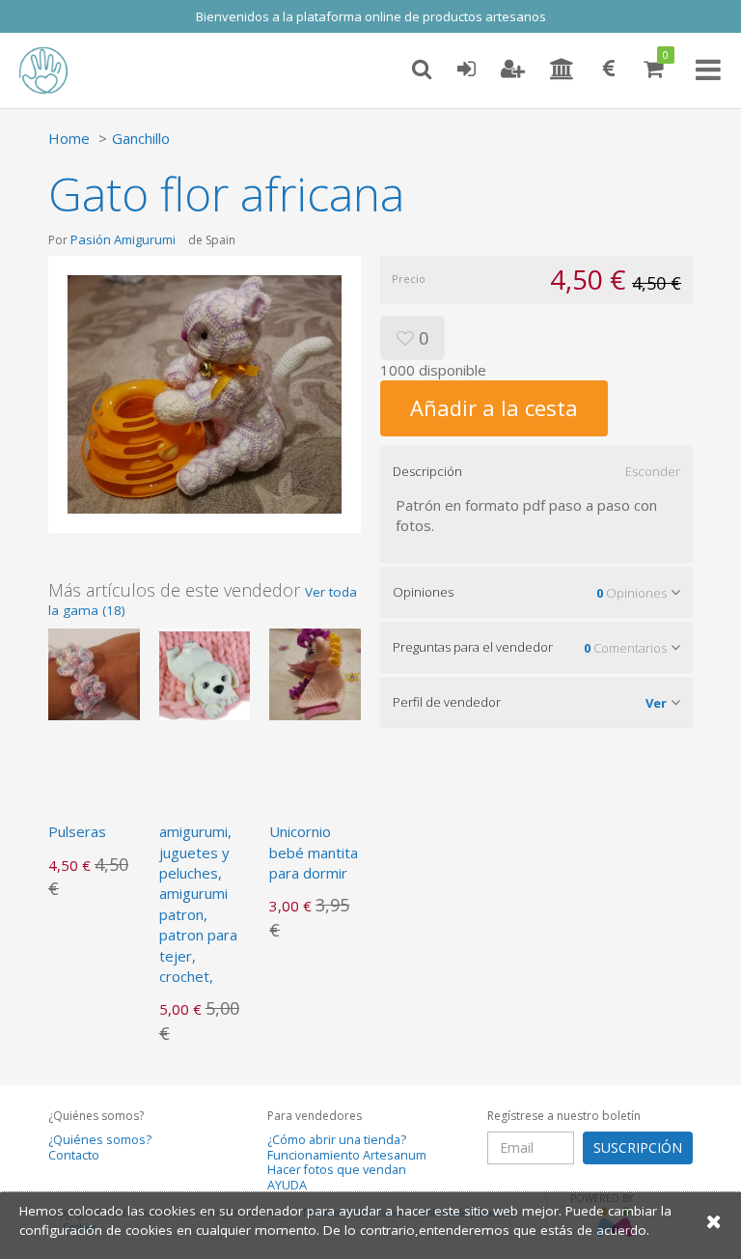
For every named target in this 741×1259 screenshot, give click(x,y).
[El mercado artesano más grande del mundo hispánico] (57, 70)
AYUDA (287, 1185)
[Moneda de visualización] (609, 69)
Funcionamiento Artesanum (346, 1155)
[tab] (536, 471)
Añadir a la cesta (494, 407)
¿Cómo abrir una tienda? (336, 1140)
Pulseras (77, 831)
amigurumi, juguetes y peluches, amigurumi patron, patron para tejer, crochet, (198, 904)
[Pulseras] (94, 672)
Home (69, 138)
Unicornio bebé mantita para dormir (313, 852)
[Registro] (512, 69)
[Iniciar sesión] (466, 69)
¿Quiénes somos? (99, 1140)
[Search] (421, 69)
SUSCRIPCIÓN (637, 1147)
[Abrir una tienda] (562, 69)
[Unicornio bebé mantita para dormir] (315, 672)
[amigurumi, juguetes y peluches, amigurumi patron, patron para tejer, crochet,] (205, 672)
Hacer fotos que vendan (336, 1169)
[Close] (714, 1221)
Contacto (73, 1155)
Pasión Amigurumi (123, 239)
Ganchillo (141, 138)
